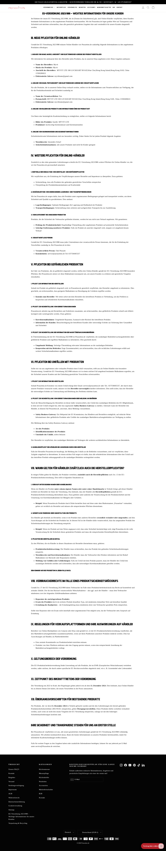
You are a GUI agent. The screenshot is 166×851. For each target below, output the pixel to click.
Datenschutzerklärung (16, 802)
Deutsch (68, 832)
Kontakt (120, 7)
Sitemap (11, 810)
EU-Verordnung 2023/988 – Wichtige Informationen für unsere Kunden (21, 816)
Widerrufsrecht (14, 798)
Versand (11, 781)
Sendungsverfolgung (16, 785)
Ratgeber (11, 777)
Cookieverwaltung (15, 806)
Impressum (12, 789)
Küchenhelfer (72, 7)
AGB (10, 794)
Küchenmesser (48, 7)
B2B (114, 7)
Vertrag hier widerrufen (152, 846)
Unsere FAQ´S (13, 769)
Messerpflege (61, 7)
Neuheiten (82, 7)
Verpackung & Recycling (17, 823)
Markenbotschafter (104, 7)
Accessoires (91, 7)
